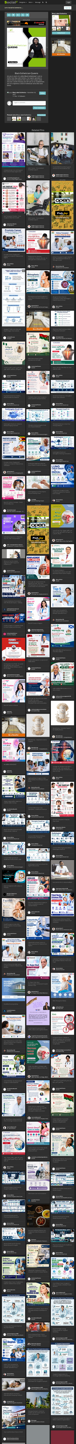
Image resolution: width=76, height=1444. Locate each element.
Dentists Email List (61, 1225)
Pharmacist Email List (13, 1224)
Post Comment (39, 108)
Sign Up (67, 8)
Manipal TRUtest (36, 1345)
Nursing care (59, 1008)
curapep (33, 499)
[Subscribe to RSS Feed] (42, 2)
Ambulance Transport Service (15, 546)
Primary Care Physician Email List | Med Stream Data (21, 1335)
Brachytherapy (35, 710)
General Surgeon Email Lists (14, 1196)
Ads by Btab (26, 20)
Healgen (9, 338)
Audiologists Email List (62, 461)
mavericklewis (11, 570)
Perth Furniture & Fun (13, 1438)
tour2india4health (12, 809)
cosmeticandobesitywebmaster (40, 1157)
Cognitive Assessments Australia (40, 1036)
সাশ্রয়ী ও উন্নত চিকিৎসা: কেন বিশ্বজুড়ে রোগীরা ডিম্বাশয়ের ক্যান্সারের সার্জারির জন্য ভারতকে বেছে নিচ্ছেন (48, 1077)
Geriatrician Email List (62, 405)
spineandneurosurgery (13, 674)
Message (38, 2)
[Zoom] (23, 15)
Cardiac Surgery (11, 634)
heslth (8, 265)
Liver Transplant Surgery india (39, 1118)
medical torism (60, 969)
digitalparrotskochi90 (62, 888)
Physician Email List (61, 1254)
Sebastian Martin (11, 224)
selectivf (9, 711)
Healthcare (59, 697)
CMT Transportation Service (15, 544)
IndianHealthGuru (12, 633)
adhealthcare (59, 1007)
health (33, 953)
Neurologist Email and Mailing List (41, 1389)
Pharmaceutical (11, 610)
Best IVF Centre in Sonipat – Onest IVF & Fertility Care (21, 511)
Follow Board (41, 115)
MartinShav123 (60, 266)
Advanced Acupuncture (13, 571)
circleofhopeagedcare (13, 178)
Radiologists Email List (13, 433)
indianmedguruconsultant (38, 709)
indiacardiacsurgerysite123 (63, 696)
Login (68, 2)
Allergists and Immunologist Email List (42, 434)
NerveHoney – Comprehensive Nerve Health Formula (45, 749)
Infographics (10, 225)
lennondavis (59, 499)
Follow (42, 93)
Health (33, 367)
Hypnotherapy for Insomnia (14, 1402)
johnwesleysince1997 (12, 1333)
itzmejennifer (59, 337)
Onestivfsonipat (11, 510)
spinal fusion (10, 1375)
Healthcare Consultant (62, 267)
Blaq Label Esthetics (23, 115)
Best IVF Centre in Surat (37, 1421)
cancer (58, 501)
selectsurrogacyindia (37, 629)
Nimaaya (33, 1420)
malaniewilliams (36, 366)
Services (9, 1011)
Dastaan (33, 1239)
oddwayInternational (13, 609)
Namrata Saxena (36, 1343)
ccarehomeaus (11, 1010)
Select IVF (9, 713)
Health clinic (10, 895)
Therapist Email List (61, 433)
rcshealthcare (11, 337)
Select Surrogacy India (37, 631)
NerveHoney (59, 736)
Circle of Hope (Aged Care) (14, 179)
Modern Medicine (12, 893)
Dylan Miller (10, 263)
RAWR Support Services (37, 176)
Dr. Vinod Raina (11, 1128)
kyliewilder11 (35, 305)
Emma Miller (59, 403)
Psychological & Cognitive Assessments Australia (45, 1037)
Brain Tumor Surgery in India (64, 1294)
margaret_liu (10, 1401)
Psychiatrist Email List (13, 405)
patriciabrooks (35, 911)
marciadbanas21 (36, 1117)
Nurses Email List (11, 1252)
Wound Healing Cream (37, 500)
